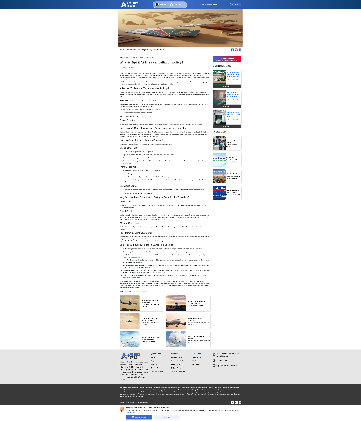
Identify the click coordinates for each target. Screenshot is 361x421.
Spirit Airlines (123, 92)
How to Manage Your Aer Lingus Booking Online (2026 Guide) (142, 50)
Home (121, 57)
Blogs (153, 361)
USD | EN (235, 4)
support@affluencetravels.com (226, 366)
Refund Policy (176, 368)
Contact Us (155, 368)
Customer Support (211, 4)
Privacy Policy (176, 364)
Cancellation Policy (178, 361)
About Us (154, 364)
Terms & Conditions (178, 371)
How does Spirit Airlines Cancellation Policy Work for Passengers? (145, 241)
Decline (167, 417)
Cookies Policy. (130, 412)
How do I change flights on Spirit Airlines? (139, 193)
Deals (202, 4)
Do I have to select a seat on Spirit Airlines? (139, 116)
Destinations (196, 357)
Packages (195, 364)
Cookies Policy (176, 357)
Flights (194, 361)
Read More (227, 86)
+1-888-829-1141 (222, 361)
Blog (127, 57)
